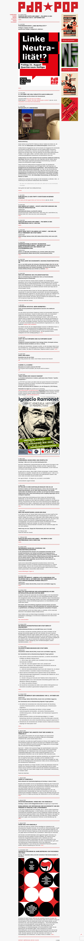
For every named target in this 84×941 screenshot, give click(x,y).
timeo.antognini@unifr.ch (33, 394)
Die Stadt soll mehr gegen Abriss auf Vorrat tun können (31, 200)
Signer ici (31, 571)
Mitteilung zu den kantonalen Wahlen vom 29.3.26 (35, 487)
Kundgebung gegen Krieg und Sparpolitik (33, 460)
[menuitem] (11, 14)
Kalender (13, 22)
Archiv (32, 940)
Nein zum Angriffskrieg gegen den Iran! (32, 512)
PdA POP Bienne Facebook (69, 69)
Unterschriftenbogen (23, 571)
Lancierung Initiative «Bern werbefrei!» (32, 306)
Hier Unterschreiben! (23, 619)
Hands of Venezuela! (25, 779)
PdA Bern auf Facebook (68, 40)
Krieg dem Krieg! (24, 355)
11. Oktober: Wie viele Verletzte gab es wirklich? (35, 94)
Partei (14, 20)
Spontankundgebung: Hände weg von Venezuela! (35, 801)
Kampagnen (13, 14)
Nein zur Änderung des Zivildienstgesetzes (33, 275)
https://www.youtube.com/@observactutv (28, 390)
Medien (14, 17)
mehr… (20, 19)
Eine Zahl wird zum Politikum (34, 98)
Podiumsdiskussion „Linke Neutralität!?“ (32, 25)
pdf (19, 360)
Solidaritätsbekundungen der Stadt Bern (33, 648)
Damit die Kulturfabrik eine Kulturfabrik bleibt (35, 339)
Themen (14, 16)
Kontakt (20, 940)
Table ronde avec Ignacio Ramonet (30, 376)
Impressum (27, 940)
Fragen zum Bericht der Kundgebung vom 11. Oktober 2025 (38, 695)
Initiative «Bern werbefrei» (30, 324)
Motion (20, 190)
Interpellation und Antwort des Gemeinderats (29, 101)
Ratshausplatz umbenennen (28, 108)
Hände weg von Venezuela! (27, 824)
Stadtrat (13, 19)
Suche (37, 940)
